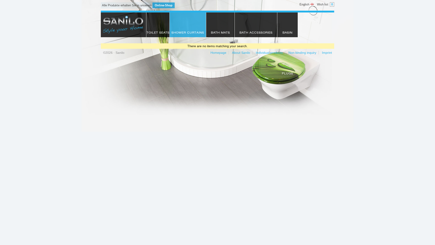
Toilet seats (158, 33)
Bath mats (220, 33)
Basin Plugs (287, 34)
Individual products (269, 52)
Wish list (325, 4)
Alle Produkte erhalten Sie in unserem (137, 5)
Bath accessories (256, 33)
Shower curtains (188, 33)
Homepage (218, 52)
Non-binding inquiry (302, 52)
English (305, 4)
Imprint (327, 52)
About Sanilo (241, 52)
